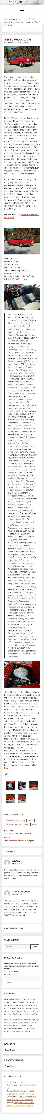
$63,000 (10, 747)
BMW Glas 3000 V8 (13, 824)
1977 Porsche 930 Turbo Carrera (17, 833)
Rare (34, 824)
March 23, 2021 (16, 42)
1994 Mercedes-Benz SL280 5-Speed (19, 841)
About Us (22, 1082)
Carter (26, 42)
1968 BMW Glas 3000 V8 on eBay (21, 216)
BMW (16, 815)
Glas (23, 815)
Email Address (10, 974)
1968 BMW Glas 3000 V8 (15, 821)
